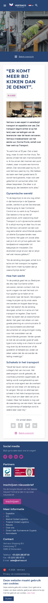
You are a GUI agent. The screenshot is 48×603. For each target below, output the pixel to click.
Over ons (10, 527)
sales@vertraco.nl (18, 560)
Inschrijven (12, 501)
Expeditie (10, 513)
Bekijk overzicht (26, 56)
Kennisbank (11, 533)
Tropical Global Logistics (17, 522)
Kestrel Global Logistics (17, 519)
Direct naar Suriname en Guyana (21, 530)
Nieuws (9, 525)
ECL (7, 516)
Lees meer (31, 593)
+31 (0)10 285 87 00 (20, 555)
